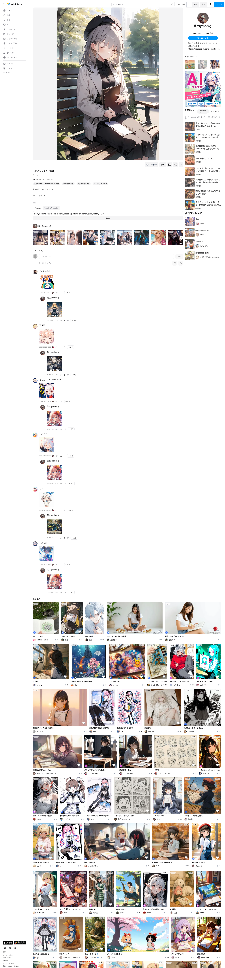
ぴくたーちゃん (8, 955)
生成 (195, 4)
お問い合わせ (7, 958)
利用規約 (5, 960)
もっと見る (214, 111)
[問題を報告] (61, 292)
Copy (108, 218)
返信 (68, 293)
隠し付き (45, 263)
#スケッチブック (39, 196)
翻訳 (34, 203)
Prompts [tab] (38, 208)
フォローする (203, 38)
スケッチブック (47, 189)
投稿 (203, 4)
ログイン (219, 4)
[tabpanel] (108, 215)
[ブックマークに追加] (169, 164)
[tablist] (46, 208)
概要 (4, 952)
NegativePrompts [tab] (51, 208)
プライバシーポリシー (10, 963)
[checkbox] (40, 263)
